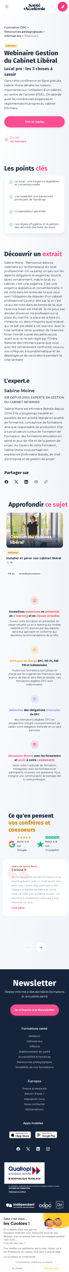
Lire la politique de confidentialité (19, 1257)
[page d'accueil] (34, 6)
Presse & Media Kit (34, 1088)
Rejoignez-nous (34, 1099)
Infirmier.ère (34, 1041)
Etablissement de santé (34, 1051)
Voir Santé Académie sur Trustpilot (46, 842)
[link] (31, 36)
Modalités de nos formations (35, 1067)
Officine (34, 1046)
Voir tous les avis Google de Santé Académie (18, 844)
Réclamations (34, 1109)
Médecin (34, 1036)
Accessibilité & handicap (34, 1056)
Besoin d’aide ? (34, 1093)
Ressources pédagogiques (34, 1062)
